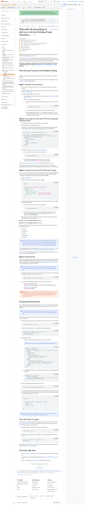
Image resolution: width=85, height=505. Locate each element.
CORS (20, 425)
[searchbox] (7, 11)
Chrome (36, 495)
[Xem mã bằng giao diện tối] (56, 106)
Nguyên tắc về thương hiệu (52, 489)
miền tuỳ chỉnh (29, 287)
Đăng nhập (82, 1)
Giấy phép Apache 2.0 (35, 471)
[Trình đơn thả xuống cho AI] (20, 7)
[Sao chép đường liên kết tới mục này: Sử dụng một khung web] (41, 302)
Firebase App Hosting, (30, 13)
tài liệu (31, 163)
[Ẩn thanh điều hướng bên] (14, 503)
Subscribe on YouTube (36, 487)
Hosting (14, 5)
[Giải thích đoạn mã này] (54, 106)
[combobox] (43, 1)
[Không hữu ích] (58, 26)
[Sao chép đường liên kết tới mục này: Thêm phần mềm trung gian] (40, 419)
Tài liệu (24, 1)
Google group (50, 485)
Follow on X (34, 485)
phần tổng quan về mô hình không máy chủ (45, 64)
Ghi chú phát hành (50, 487)
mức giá (25, 460)
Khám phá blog (35, 482)
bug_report (79, 4)
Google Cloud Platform (50, 495)
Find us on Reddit (35, 483)
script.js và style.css (49, 343)
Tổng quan (3, 7)
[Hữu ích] (56, 26)
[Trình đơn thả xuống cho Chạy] (20, 1)
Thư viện (18, 487)
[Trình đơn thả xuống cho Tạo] (14, 1)
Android (31, 495)
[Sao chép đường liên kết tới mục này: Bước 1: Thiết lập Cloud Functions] (44, 84)
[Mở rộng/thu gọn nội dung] (27, 38)
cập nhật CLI (46, 294)
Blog (64, 1)
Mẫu (44, 7)
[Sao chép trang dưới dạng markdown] (34, 35)
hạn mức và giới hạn (35, 460)
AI (18, 7)
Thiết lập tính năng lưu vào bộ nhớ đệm (30, 453)
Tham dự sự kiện (35, 489)
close (83, 4)
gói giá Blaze (31, 268)
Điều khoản (19, 502)
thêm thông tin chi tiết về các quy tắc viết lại (47, 248)
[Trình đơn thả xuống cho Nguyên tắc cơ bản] (16, 7)
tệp (27, 178)
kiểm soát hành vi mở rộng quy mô (48, 262)
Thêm (30, 1)
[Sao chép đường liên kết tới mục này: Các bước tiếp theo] (37, 450)
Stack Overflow (50, 483)
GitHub (18, 489)
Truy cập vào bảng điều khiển (72, 1)
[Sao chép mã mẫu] (58, 106)
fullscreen (81, 4)
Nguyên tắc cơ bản (11, 7)
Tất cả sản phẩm (32, 497)
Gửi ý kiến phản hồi (53, 29)
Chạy (18, 1)
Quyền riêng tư (25, 502)
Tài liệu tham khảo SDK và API (22, 483)
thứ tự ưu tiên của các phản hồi (35, 249)
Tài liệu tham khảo (37, 7)
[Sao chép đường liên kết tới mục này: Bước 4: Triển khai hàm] (36, 257)
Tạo (12, 1)
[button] (7, 18)
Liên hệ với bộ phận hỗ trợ (52, 482)
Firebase (20, 26)
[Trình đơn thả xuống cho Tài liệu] (27, 1)
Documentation (5, 5)
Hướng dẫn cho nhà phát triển (22, 482)
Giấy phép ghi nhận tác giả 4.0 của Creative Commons (49, 470)
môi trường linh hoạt (49, 244)
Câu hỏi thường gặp (51, 491)
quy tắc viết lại (24, 172)
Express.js (43, 305)
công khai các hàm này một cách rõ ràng (32, 294)
